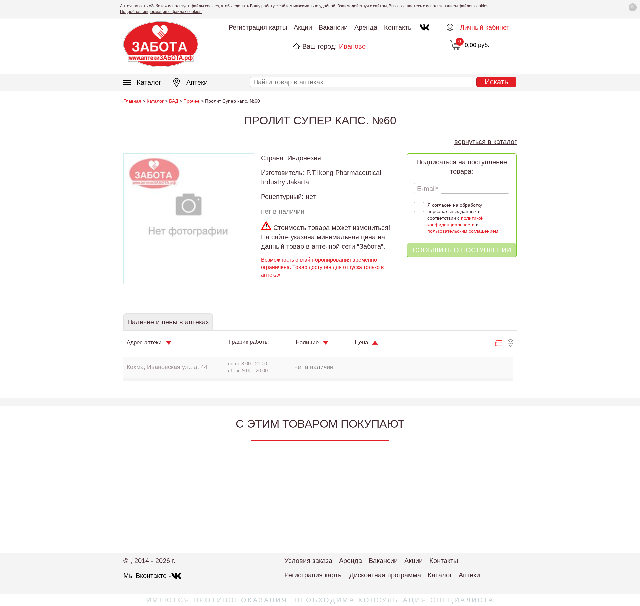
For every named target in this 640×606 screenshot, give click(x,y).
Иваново (352, 46)
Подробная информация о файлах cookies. (161, 11)
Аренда (365, 27)
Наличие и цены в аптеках (168, 322)
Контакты (398, 27)
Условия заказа (308, 560)
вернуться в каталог (485, 141)
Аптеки (197, 82)
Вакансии (333, 27)
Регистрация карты (258, 27)
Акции (303, 27)
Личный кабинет (484, 27)
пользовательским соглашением (462, 231)
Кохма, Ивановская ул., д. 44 (167, 367)
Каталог (149, 82)
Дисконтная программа (385, 575)
